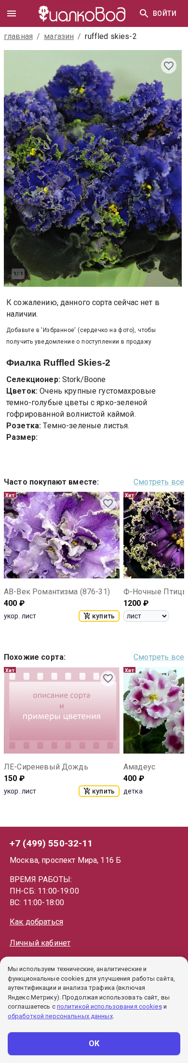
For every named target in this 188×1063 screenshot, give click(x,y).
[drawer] (11, 13)
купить (103, 616)
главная (18, 36)
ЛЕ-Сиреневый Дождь (46, 766)
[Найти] (144, 13)
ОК (94, 1043)
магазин (59, 36)
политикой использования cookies (109, 1006)
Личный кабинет (40, 943)
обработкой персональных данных (60, 1016)
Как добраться (36, 921)
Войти (164, 13)
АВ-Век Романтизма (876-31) (57, 591)
